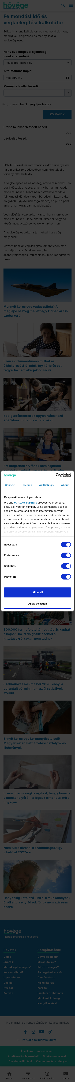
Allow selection (37, 603)
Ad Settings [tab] (46, 484)
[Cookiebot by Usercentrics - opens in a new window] (55, 475)
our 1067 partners (25, 502)
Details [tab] (27, 484)
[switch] (66, 555)
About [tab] (65, 484)
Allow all (37, 592)
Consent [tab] (10, 484)
